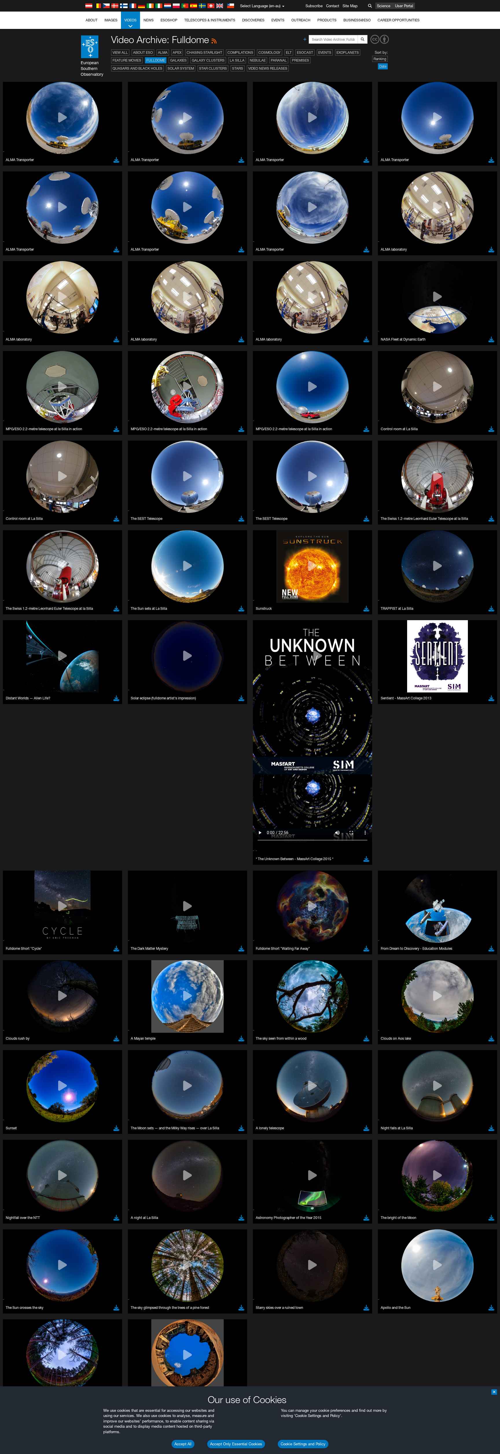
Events (277, 20)
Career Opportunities (399, 20)
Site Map (350, 5)
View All (120, 52)
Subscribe (314, 5)
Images (110, 20)
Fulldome (155, 60)
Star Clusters (213, 68)
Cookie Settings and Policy (303, 1444)
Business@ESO (357, 20)
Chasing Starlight (204, 52)
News (149, 20)
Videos (130, 20)
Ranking (380, 59)
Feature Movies (127, 60)
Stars (237, 68)
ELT (289, 52)
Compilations (240, 52)
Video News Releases (267, 68)
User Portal (404, 5)
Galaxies (178, 60)
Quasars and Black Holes (137, 68)
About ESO (143, 52)
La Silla (237, 60)
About (92, 20)
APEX (177, 52)
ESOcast (305, 52)
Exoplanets (348, 52)
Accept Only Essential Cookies (236, 1444)
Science (383, 5)
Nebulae (258, 60)
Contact (332, 5)
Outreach (300, 20)
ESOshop (169, 20)
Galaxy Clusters (208, 60)
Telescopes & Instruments (209, 20)
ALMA (163, 52)
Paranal (279, 60)
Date (382, 66)
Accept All (183, 1444)
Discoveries (253, 20)
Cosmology (269, 52)
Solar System (181, 68)
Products (327, 20)
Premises (300, 60)
